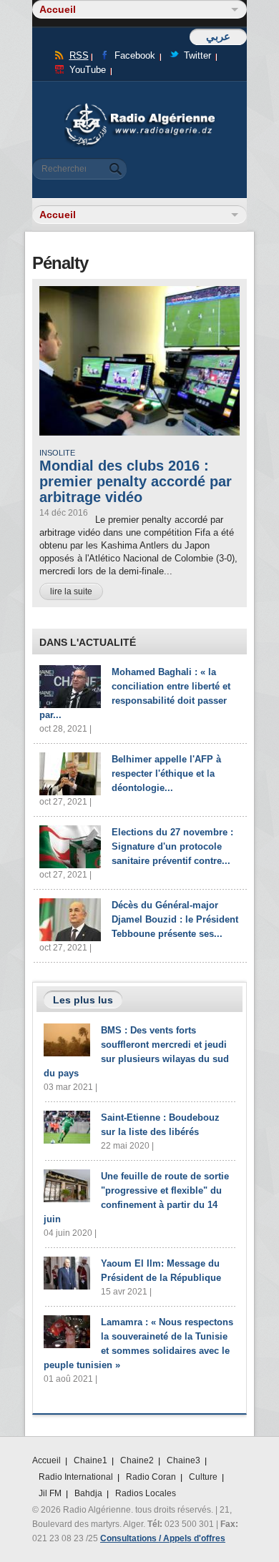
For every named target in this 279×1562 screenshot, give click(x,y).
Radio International (76, 1477)
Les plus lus (83, 1000)
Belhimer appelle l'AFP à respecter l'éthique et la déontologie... (166, 773)
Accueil (46, 1460)
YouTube (87, 69)
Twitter (197, 55)
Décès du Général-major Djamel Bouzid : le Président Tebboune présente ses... (175, 919)
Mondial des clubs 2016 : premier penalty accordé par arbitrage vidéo (135, 481)
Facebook (134, 55)
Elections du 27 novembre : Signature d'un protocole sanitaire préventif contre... (172, 846)
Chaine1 (90, 1460)
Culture (203, 1477)
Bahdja (88, 1493)
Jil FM (50, 1493)
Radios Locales (145, 1493)
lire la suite (71, 591)
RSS (79, 55)
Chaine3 (183, 1460)
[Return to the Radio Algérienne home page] (139, 107)
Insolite (57, 452)
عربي (218, 36)
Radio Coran (151, 1477)
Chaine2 (137, 1460)
